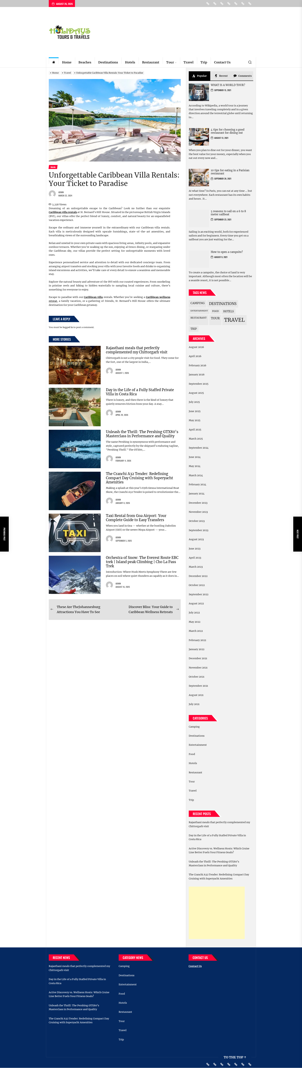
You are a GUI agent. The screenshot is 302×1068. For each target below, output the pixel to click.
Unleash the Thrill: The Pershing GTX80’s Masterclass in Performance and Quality (142, 434)
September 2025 (198, 383)
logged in (68, 327)
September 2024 (198, 447)
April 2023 (195, 557)
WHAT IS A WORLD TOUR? (228, 85)
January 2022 (196, 649)
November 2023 (198, 511)
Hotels (130, 62)
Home (66, 62)
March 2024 (196, 475)
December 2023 (198, 502)
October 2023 (197, 521)
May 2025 (194, 420)
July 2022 (194, 612)
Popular (201, 75)
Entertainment (199, 311)
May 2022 (194, 621)
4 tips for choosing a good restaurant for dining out (227, 131)
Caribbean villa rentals (63, 212)
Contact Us (222, 62)
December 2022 (198, 576)
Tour (170, 62)
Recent (223, 75)
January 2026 (196, 374)
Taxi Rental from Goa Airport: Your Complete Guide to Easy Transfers (136, 517)
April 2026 (195, 356)
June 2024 (195, 457)
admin (61, 192)
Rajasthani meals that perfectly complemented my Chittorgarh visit (136, 350)
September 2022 (198, 594)
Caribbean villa (93, 297)
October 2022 (197, 585)
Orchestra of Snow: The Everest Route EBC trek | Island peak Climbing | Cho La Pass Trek (142, 561)
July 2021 (194, 704)
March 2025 (196, 438)
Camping (197, 303)
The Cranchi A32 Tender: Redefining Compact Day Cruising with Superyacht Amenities (139, 478)
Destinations (108, 62)
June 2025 (194, 411)
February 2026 (197, 365)
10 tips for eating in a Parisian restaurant (230, 172)
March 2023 (196, 566)
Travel (188, 62)
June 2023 (194, 548)
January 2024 (196, 493)
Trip (203, 62)
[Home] (54, 62)
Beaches (84, 62)
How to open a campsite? (227, 252)
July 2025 (194, 402)
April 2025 (195, 429)
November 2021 (198, 667)
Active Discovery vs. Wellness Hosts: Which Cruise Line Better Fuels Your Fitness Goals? (219, 850)
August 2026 (196, 347)
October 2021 (196, 676)
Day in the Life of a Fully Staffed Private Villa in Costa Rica (140, 392)
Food (215, 311)
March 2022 (196, 630)
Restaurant (150, 62)
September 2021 (198, 685)
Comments (245, 75)
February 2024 (197, 484)
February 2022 (197, 640)
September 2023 (198, 530)
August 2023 (196, 539)
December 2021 (198, 658)
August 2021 (196, 695)
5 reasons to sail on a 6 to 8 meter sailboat (228, 213)
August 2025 (196, 392)
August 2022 (196, 603)
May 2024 (194, 466)
